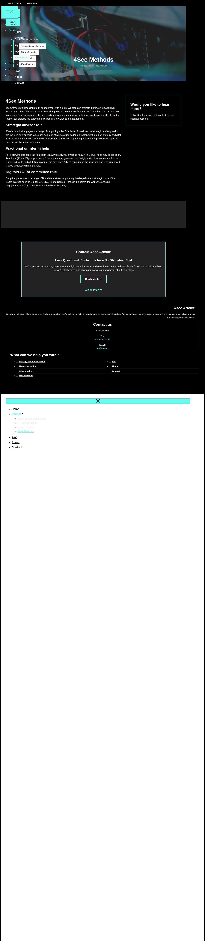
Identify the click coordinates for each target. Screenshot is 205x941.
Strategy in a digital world (27, 39)
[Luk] (98, 401)
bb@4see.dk (32, 3)
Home (12, 24)
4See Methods (22, 57)
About (12, 69)
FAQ (11, 63)
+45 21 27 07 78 (14, 3)
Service (13, 30)
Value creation (21, 51)
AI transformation (23, 45)
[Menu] (9, 12)
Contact (19, 83)
